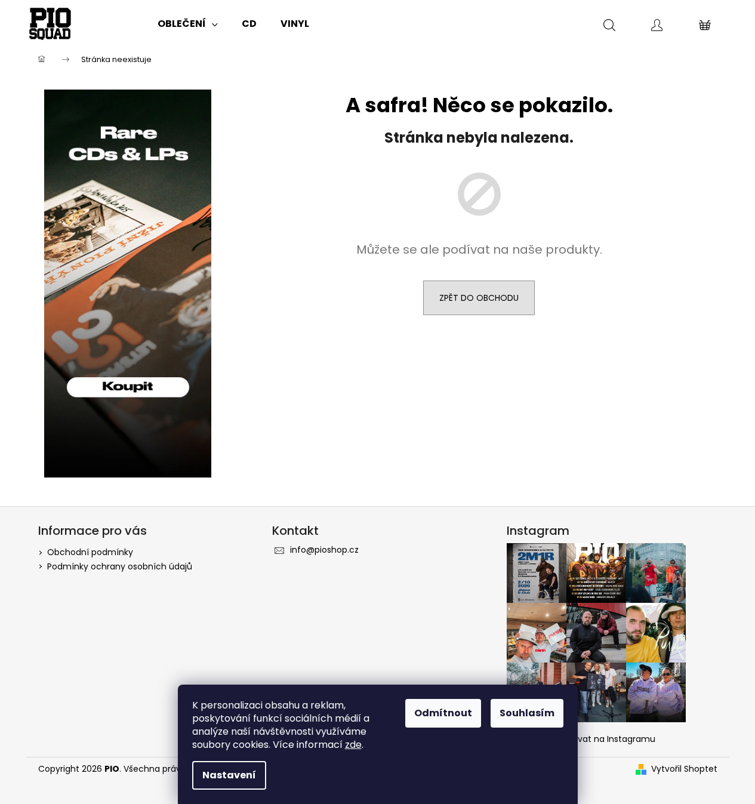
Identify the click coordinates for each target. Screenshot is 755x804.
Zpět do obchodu (479, 298)
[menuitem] (188, 24)
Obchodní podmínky (90, 552)
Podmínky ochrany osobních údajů (119, 566)
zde (353, 744)
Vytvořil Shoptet (684, 769)
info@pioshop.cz (324, 550)
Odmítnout (443, 713)
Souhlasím (527, 713)
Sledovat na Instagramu (605, 739)
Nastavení (229, 775)
